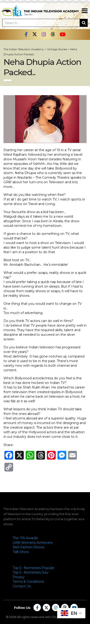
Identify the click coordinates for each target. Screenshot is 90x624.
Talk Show (21, 552)
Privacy (18, 577)
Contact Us (22, 586)
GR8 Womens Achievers (32, 543)
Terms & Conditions (28, 582)
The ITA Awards (25, 538)
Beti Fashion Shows (28, 547)
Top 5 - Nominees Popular (33, 568)
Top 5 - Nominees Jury (30, 572)
